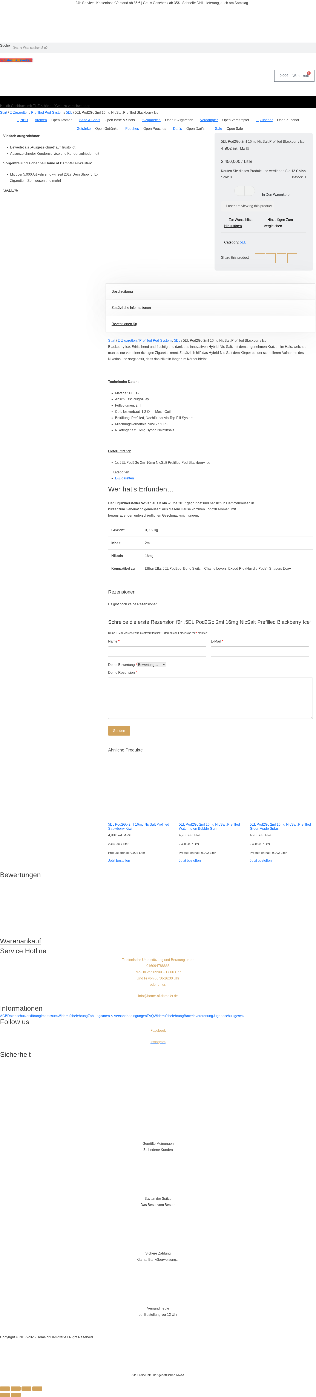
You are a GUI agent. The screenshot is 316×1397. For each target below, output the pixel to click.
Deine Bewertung (122, 665)
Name (114, 641)
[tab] (210, 292)
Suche (5, 45)
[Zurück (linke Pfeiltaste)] (5, 1395)
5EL (69, 112)
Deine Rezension (122, 672)
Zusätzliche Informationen (131, 307)
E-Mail (217, 641)
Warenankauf (20, 941)
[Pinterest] (281, 258)
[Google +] (292, 258)
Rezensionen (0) (124, 324)
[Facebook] (260, 258)
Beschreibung (122, 291)
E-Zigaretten (19, 112)
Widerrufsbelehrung (73, 1016)
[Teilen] (26, 1388)
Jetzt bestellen (119, 860)
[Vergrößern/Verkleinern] (5, 1388)
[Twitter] (271, 258)
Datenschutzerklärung (24, 1016)
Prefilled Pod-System (47, 112)
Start (3, 112)
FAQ (150, 1016)
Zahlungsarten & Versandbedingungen (117, 1016)
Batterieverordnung (198, 1016)
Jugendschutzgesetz (228, 1016)
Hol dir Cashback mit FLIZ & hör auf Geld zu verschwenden (45, 106)
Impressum (49, 1016)
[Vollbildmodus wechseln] (16, 1388)
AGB (3, 1016)
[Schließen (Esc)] (37, 1388)
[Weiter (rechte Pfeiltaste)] (16, 1395)
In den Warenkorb (276, 194)
